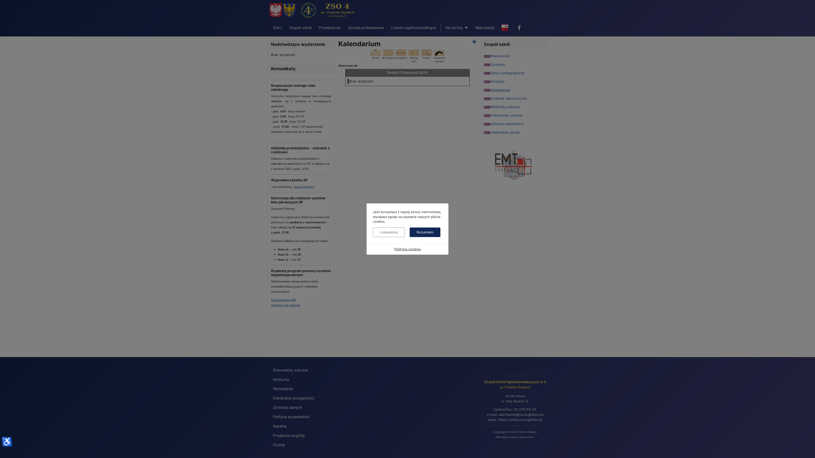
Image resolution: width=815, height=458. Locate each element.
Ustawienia (389, 232)
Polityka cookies (407, 249)
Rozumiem (425, 232)
